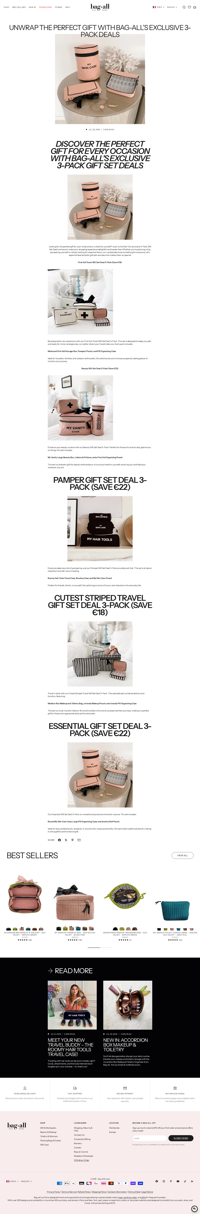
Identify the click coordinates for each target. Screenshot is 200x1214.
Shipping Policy (99, 1192)
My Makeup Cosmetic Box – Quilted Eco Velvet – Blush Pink (75, 934)
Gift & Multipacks (48, 1128)
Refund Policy (84, 1192)
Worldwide (114, 1128)
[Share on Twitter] (66, 840)
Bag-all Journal (81, 1151)
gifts (143, 1197)
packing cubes (130, 1197)
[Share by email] (79, 840)
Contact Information (117, 1192)
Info (67, 7)
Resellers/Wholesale (83, 1156)
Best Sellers (19, 7)
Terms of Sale (134, 1192)
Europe (112, 1132)
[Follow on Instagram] (163, 1181)
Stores (58, 7)
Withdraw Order (81, 1160)
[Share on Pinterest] (72, 840)
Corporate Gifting (82, 1139)
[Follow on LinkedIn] (192, 1181)
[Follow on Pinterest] (171, 1181)
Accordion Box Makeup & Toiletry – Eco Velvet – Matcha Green (25, 934)
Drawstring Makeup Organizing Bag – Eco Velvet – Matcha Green (125, 934)
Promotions (45, 7)
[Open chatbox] (194, 1209)
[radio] (8, 927)
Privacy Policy (53, 1192)
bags (120, 1197)
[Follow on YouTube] (178, 1181)
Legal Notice (147, 1192)
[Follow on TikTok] (185, 1181)
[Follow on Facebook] (156, 1181)
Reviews (78, 1143)
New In (32, 7)
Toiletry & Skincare (49, 1136)
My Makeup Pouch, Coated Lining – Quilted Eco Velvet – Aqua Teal (175, 934)
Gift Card (44, 1144)
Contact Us (79, 1135)
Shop (6, 7)
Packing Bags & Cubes (50, 1140)
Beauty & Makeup (48, 1132)
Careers (77, 1147)
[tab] (32, 855)
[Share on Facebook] (59, 840)
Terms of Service (69, 1192)
